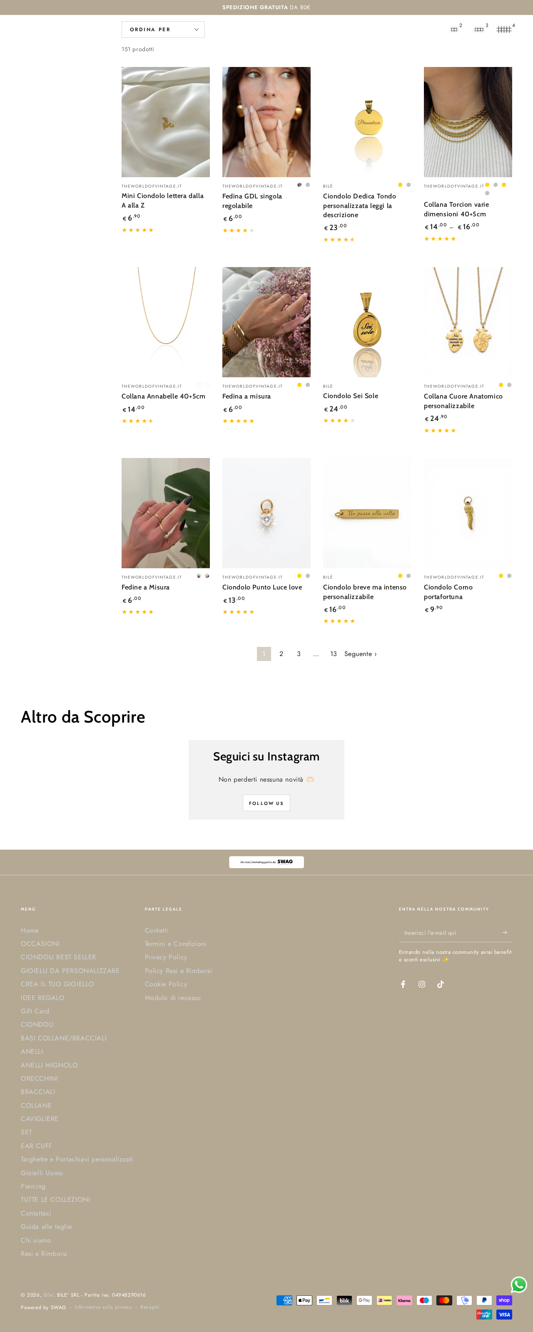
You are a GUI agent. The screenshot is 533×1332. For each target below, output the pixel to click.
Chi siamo (36, 1240)
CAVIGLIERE (40, 1119)
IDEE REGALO (43, 998)
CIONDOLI (37, 1024)
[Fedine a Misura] (166, 513)
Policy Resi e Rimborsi (178, 970)
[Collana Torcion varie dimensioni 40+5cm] (468, 122)
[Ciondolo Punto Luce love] (266, 513)
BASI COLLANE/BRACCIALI (64, 1038)
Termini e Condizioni (176, 943)
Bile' (48, 1295)
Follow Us (266, 803)
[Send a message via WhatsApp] (519, 1285)
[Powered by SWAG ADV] (266, 862)
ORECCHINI (39, 1078)
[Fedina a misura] (266, 322)
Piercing (33, 1186)
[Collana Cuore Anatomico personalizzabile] (468, 322)
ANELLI (32, 1051)
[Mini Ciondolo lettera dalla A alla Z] (166, 122)
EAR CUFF (36, 1146)
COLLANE (36, 1105)
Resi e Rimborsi (44, 1253)
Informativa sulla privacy (103, 1307)
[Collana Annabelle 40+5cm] (166, 322)
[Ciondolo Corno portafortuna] (468, 513)
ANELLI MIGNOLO (49, 1065)
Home (29, 930)
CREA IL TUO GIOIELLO (58, 984)
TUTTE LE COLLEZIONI (55, 1199)
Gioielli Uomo (42, 1173)
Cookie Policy (166, 984)
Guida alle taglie (46, 1226)
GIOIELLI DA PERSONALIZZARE (70, 970)
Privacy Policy (166, 957)
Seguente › (360, 654)
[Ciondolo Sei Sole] (367, 322)
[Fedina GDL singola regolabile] (266, 122)
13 (333, 654)
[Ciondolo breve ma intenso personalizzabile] (367, 513)
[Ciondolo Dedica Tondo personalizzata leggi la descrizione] (367, 122)
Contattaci (36, 1213)
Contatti (157, 930)
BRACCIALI (38, 1092)
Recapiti (149, 1307)
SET (26, 1132)
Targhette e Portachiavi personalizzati (77, 1159)
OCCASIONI (40, 943)
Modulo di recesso (173, 998)
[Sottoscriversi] (507, 932)
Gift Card (35, 1011)
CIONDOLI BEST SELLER (58, 957)
